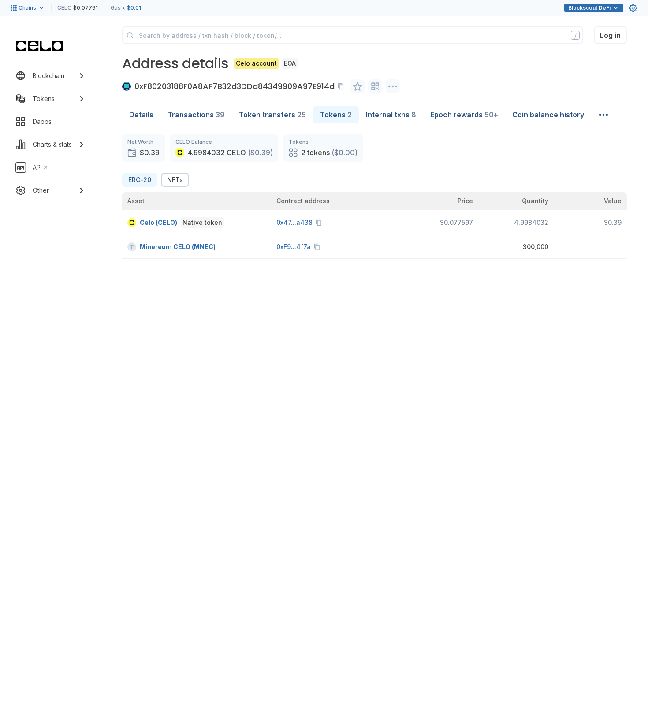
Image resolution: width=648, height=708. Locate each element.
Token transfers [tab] (272, 114)
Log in (610, 35)
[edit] (357, 86)
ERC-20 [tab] (139, 179)
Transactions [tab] (196, 114)
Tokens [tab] (336, 114)
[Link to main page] (39, 46)
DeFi (589, 7)
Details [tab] (141, 114)
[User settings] (633, 8)
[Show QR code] (375, 86)
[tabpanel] (374, 196)
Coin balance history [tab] (548, 114)
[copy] (342, 86)
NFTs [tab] (175, 179)
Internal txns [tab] (391, 114)
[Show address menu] (393, 86)
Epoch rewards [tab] (464, 114)
